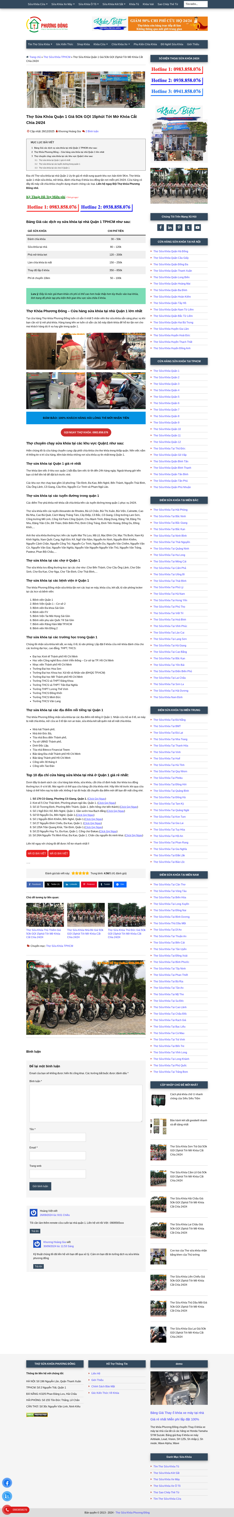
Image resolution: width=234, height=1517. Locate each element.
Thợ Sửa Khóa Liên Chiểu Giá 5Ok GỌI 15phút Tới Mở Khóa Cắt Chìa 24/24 (187, 1280)
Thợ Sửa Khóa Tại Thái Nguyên (171, 542)
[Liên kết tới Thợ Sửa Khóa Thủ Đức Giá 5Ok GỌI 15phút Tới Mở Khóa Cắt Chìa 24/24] (127, 915)
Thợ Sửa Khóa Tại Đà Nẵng (169, 719)
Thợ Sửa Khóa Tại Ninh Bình (170, 535)
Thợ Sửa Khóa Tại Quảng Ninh (171, 548)
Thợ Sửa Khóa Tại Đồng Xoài (170, 955)
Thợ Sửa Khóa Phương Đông (133, 1512)
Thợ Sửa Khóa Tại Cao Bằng (170, 652)
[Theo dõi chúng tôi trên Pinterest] (179, 227)
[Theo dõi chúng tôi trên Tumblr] (188, 227)
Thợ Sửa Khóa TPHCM (56, 57)
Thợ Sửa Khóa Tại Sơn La (168, 684)
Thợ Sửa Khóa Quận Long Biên (171, 277)
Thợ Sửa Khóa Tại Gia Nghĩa (170, 849)
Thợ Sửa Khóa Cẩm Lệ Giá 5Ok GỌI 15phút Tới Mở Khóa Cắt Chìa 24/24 (188, 1176)
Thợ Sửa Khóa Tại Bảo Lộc (169, 862)
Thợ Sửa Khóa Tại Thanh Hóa (170, 745)
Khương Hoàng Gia (54, 1242)
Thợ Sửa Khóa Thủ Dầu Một (169, 923)
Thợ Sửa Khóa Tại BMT (167, 726)
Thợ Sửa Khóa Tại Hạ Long (169, 555)
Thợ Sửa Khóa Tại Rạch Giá (169, 1020)
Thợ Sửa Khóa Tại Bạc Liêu (169, 1026)
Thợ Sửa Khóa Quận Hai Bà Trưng (173, 322)
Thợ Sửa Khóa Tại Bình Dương (171, 916)
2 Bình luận (92, 131)
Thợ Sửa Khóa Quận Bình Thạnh (172, 467)
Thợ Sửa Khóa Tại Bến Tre (168, 1046)
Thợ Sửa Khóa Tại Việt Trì (168, 613)
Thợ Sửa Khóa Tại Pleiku (168, 778)
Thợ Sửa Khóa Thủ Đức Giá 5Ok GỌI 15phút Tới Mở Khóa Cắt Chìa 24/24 (126, 934)
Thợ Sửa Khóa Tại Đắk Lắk (169, 855)
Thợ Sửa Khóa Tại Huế (166, 758)
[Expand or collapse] (142, 142)
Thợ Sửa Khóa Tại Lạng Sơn (170, 639)
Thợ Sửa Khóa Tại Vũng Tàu (170, 891)
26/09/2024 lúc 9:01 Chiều (55, 1215)
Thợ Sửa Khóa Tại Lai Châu (169, 677)
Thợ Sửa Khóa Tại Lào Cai (168, 632)
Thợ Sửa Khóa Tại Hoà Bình (169, 619)
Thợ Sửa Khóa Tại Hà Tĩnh (168, 765)
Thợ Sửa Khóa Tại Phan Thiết (170, 975)
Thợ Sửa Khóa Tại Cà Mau (168, 1033)
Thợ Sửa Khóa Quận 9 (166, 422)
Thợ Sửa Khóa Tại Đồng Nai (169, 910)
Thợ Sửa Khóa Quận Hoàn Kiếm (172, 296)
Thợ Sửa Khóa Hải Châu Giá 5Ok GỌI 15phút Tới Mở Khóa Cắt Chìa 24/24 (187, 1202)
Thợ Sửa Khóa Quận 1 (166, 371)
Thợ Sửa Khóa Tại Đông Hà (169, 797)
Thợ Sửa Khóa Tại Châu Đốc (170, 1013)
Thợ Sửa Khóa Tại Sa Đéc (168, 1001)
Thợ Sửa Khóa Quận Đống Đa (170, 264)
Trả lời (35, 1231)
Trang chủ (35, 57)
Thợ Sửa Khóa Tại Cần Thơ (169, 884)
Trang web (35, 1166)
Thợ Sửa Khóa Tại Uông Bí (169, 574)
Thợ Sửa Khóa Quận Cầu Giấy (171, 258)
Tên (32, 1129)
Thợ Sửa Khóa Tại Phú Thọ (169, 606)
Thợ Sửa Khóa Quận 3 (166, 384)
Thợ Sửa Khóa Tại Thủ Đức (169, 448)
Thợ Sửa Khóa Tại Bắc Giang (170, 522)
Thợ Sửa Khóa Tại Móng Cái (169, 561)
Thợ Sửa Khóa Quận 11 (167, 435)
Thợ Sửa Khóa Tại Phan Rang (170, 842)
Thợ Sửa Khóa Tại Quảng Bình (171, 790)
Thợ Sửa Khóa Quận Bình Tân (170, 461)
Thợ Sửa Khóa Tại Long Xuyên (171, 904)
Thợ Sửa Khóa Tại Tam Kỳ (168, 803)
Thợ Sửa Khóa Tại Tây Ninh (169, 968)
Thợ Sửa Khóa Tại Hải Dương (170, 690)
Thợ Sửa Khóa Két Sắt (166, 1473)
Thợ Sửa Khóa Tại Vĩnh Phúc (170, 626)
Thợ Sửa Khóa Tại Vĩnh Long (170, 1052)
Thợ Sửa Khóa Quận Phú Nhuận (172, 487)
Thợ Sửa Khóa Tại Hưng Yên (170, 600)
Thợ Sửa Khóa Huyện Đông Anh (172, 348)
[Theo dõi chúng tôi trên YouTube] (197, 227)
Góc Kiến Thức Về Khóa (105, 1393)
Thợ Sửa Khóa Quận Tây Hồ (169, 303)
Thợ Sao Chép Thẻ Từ (166, 1492)
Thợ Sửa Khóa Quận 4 (166, 390)
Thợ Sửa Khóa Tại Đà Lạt (168, 732)
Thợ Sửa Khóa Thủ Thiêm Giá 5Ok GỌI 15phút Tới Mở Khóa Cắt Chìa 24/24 (43, 934)
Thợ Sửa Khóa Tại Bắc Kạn (169, 529)
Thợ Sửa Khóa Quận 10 (167, 429)
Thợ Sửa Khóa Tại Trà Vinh (169, 1039)
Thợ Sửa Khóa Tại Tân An (168, 987)
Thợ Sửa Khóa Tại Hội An (168, 836)
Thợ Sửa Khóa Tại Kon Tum (169, 816)
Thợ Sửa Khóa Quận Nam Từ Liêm (173, 309)
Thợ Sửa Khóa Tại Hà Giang (169, 645)
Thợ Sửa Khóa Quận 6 (166, 403)
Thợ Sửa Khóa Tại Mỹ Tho (168, 994)
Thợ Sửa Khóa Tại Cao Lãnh (170, 1007)
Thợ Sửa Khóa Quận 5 (166, 396)
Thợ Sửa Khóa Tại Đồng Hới (170, 784)
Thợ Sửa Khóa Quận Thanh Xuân (172, 270)
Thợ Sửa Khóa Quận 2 (166, 377)
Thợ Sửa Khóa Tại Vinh (167, 752)
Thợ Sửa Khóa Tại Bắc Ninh (169, 516)
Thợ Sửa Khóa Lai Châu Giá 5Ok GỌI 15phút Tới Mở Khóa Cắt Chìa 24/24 (187, 1228)
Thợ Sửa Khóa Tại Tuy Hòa (169, 829)
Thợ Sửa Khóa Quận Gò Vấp (170, 455)
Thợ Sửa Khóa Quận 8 (166, 416)
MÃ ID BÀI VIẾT (37, 853)
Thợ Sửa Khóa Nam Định (168, 697)
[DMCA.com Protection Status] (37, 1416)
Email (33, 1147)
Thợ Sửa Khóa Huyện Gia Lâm (171, 328)
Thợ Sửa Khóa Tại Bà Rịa (168, 981)
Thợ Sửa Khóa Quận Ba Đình (170, 290)
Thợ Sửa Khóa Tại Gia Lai (168, 823)
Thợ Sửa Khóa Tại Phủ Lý (168, 587)
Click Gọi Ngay (96, 798)
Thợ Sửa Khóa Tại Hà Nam (169, 593)
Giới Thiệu (97, 1380)
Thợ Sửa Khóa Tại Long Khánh (171, 1059)
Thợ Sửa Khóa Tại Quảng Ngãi (171, 810)
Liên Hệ (95, 1373)
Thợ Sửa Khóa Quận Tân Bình (170, 474)
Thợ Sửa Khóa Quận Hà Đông (170, 251)
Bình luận (35, 1081)
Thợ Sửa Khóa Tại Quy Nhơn (170, 771)
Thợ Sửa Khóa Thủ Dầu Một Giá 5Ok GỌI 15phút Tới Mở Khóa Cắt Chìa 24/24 (188, 1306)
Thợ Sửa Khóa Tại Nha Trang (170, 739)
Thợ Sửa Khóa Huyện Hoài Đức (171, 335)
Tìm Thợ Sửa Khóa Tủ (166, 1466)
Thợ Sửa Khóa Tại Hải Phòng (170, 509)
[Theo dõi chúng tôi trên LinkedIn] (170, 227)
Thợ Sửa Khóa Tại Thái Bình (169, 581)
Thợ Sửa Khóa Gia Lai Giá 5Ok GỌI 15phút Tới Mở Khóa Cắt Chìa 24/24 (188, 1332)
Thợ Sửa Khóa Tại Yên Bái (168, 665)
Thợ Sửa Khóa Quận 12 (167, 442)
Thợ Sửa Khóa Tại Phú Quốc (170, 1065)
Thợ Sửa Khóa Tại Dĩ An (167, 929)
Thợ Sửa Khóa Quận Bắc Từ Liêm (173, 316)
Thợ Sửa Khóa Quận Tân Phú (170, 480)
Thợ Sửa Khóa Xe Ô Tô (167, 1486)
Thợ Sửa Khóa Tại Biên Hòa (169, 897)
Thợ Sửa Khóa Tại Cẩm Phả (169, 568)
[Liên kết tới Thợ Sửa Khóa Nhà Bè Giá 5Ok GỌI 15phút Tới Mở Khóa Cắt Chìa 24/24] (86, 915)
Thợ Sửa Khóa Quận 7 (166, 409)
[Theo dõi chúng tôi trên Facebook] (160, 227)
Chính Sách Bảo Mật (103, 1386)
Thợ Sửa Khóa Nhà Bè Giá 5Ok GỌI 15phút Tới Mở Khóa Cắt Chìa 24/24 (85, 934)
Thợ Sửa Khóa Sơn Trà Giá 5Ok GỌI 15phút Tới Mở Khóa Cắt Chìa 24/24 (188, 1150)
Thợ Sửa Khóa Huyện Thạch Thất (172, 342)
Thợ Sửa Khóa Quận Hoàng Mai (171, 283)
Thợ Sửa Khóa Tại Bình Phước (171, 962)
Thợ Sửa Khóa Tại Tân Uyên (170, 949)
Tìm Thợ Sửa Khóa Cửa (167, 1498)
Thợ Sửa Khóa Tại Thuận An (169, 936)
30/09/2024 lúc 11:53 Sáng (58, 1246)
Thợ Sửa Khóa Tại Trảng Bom (170, 1071)
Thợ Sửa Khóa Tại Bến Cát (169, 942)
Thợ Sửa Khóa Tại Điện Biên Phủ (172, 671)
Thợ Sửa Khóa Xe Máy (166, 1479)
